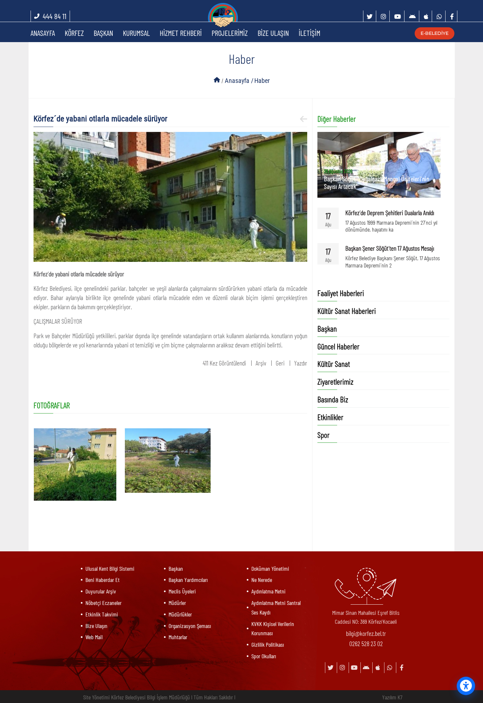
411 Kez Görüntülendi (224, 363)
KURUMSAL (136, 33)
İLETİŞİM (309, 33)
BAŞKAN (103, 33)
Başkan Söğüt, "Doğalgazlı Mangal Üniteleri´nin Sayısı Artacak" (376, 182)
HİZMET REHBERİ (181, 33)
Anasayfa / (239, 81)
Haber (262, 81)
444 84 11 (54, 16)
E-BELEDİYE (431, 33)
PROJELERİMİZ (230, 33)
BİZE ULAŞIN (273, 33)
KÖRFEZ (74, 33)
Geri (280, 363)
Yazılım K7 (392, 697)
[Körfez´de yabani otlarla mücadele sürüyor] (171, 196)
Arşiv (261, 363)
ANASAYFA (43, 33)
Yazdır (300, 363)
